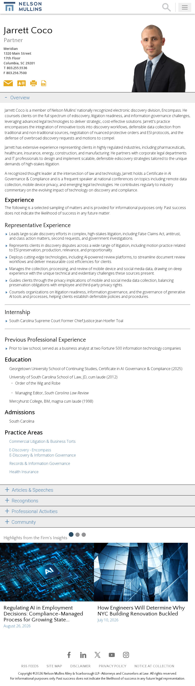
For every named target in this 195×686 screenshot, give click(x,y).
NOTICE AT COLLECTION (154, 666)
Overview (20, 97)
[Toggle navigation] (184, 7)
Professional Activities (34, 511)
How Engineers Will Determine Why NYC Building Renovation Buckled (141, 611)
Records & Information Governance (39, 463)
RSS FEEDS (30, 666)
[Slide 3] (84, 534)
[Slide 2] (77, 534)
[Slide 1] (71, 534)
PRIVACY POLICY (112, 666)
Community (23, 522)
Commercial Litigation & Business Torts (42, 441)
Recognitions (24, 500)
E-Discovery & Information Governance (42, 455)
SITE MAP (54, 666)
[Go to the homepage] (23, 6)
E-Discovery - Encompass (30, 450)
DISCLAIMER (80, 666)
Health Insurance (24, 471)
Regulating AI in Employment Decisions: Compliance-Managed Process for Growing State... (43, 614)
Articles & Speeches (31, 490)
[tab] (97, 97)
